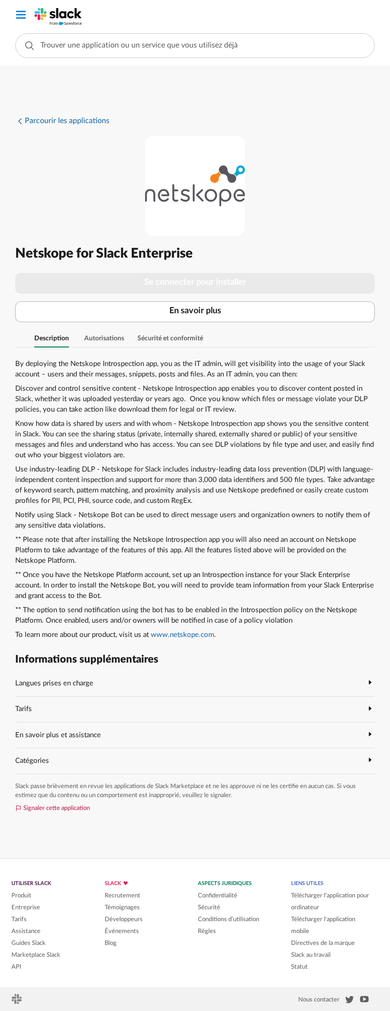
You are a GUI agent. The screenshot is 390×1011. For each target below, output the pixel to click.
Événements (122, 931)
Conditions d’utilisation (228, 919)
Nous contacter (319, 999)
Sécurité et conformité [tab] (170, 338)
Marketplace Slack (35, 955)
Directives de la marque (323, 943)
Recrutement (122, 895)
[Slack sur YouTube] (364, 1001)
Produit (21, 895)
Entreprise (25, 907)
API (16, 966)
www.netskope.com (182, 634)
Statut (299, 966)
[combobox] (195, 45)
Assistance (25, 931)
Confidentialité (217, 895)
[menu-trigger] (21, 16)
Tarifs (19, 919)
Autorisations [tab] (104, 338)
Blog (111, 943)
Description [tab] (51, 338)
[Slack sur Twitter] (349, 1001)
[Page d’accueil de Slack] (17, 1002)
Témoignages (122, 907)
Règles (207, 931)
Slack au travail (311, 955)
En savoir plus (195, 311)
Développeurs (124, 919)
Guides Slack (28, 943)
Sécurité (209, 907)
